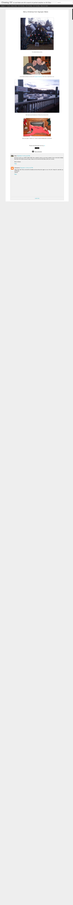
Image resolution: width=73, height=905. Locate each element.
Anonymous (17, 167)
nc (44, 145)
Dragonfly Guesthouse (38, 76)
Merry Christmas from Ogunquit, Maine (35, 12)
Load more (37, 198)
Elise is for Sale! (44, 6)
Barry (15, 155)
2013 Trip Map (29, 6)
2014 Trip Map (36, 6)
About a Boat (14, 6)
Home (8, 6)
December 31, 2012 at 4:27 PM (26, 167)
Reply (15, 163)
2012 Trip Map (21, 6)
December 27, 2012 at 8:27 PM (23, 155)
